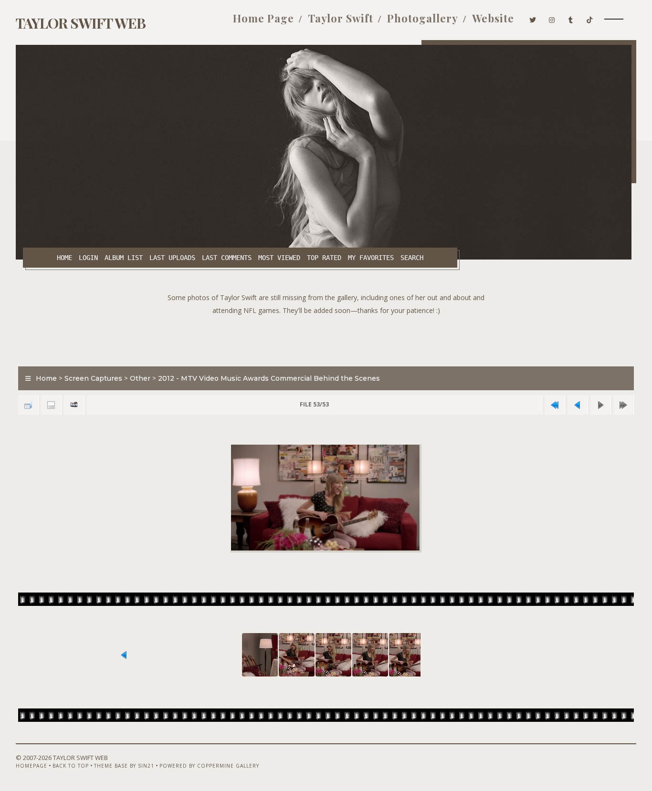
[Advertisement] (326, 338)
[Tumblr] (571, 18)
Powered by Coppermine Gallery (209, 765)
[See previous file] (577, 405)
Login (88, 257)
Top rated (324, 257)
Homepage (31, 765)
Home (64, 257)
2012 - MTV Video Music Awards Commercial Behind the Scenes (269, 378)
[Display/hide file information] (51, 405)
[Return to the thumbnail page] (28, 405)
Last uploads (172, 257)
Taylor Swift (340, 18)
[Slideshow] (74, 405)
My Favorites (371, 257)
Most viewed (279, 257)
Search (411, 257)
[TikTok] (590, 18)
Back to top (71, 765)
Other (140, 378)
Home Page (263, 18)
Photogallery (422, 18)
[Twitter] (533, 18)
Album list (124, 257)
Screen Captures (93, 378)
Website (493, 18)
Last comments (227, 257)
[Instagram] (552, 18)
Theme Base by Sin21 (124, 765)
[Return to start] (554, 405)
